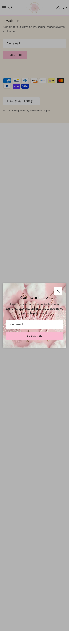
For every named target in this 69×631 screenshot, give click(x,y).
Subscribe (34, 336)
